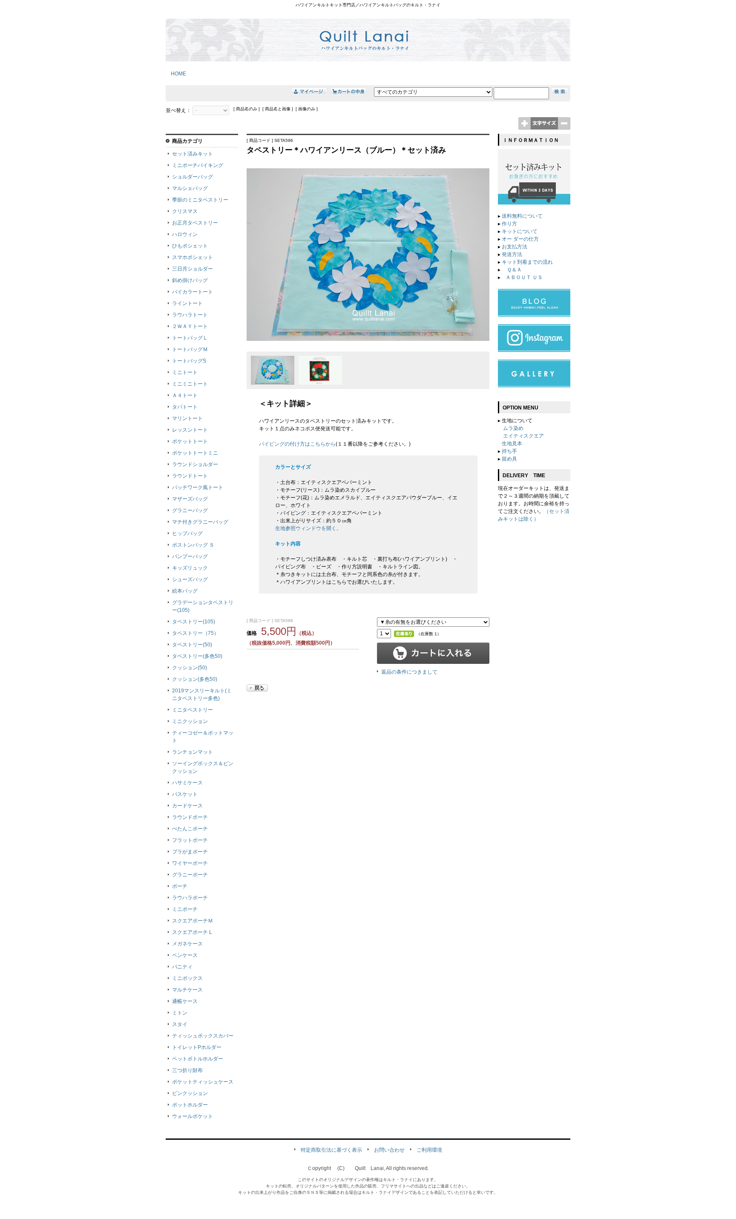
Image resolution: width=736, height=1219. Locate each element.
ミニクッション (190, 721)
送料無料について (522, 216)
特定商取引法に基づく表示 (331, 1150)
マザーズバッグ (190, 499)
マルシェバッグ (190, 188)
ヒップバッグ (187, 533)
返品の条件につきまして (409, 672)
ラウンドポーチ (190, 817)
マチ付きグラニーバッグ (200, 522)
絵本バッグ (185, 591)
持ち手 (509, 451)
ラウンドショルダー (195, 464)
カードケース (187, 806)
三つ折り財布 (187, 1070)
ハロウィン (185, 234)
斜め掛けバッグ (190, 280)
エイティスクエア (523, 436)
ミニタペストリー (192, 710)
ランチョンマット (192, 752)
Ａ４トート (185, 395)
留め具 (509, 459)
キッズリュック (190, 568)
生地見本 (512, 444)
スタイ (179, 1024)
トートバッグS (189, 361)
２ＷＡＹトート (190, 326)
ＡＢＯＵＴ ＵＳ (524, 277)
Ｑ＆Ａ (514, 270)
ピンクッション (190, 1093)
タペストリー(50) (192, 645)
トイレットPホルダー (196, 1047)
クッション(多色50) (194, 679)
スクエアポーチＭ (192, 921)
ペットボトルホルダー (197, 1059)
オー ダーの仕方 (520, 239)
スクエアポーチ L (192, 932)
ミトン (179, 1013)
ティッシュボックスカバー (202, 1036)
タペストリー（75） (195, 633)
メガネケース (187, 944)
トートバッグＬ (190, 338)
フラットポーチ (190, 840)
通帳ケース (185, 1001)
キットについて (520, 231)
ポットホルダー (190, 1105)
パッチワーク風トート (197, 487)
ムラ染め (513, 428)
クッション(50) (189, 668)
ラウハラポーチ (190, 898)
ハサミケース (187, 783)
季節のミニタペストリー (200, 200)
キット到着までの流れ (527, 262)
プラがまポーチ (190, 852)
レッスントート (190, 430)
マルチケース (187, 990)
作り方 (509, 224)
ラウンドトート (190, 476)
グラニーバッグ (190, 510)
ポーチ (179, 886)
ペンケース (185, 955)
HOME (176, 74)
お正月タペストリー (195, 223)
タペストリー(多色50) (197, 656)
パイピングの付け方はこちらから (297, 444)
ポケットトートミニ (195, 453)
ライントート (187, 303)
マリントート (187, 418)
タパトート (185, 407)
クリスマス (185, 211)
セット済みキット (192, 154)
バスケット (185, 794)
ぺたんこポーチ (190, 829)
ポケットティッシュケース (202, 1082)
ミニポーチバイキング (197, 165)
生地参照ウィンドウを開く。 (308, 528)
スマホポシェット (192, 257)
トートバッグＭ (190, 349)
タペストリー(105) (193, 622)
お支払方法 (514, 247)
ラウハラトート (190, 315)
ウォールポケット (192, 1116)
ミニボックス (187, 978)
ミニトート (185, 372)
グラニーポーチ (190, 875)
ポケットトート (190, 441)
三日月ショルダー (192, 269)
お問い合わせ (389, 1150)
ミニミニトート (190, 384)
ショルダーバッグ (192, 177)
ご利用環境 (429, 1150)
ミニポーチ (185, 909)
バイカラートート (192, 292)
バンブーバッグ (190, 556)
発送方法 (512, 254)
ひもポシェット (190, 246)
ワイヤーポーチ (190, 863)
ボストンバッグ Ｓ (193, 545)
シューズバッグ (190, 579)
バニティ (182, 967)
